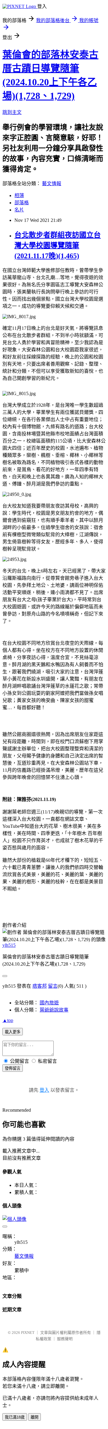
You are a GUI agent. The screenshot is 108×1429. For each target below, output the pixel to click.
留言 (53, 986)
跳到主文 (12, 112)
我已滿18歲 (15, 1417)
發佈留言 (12, 1068)
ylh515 (9, 945)
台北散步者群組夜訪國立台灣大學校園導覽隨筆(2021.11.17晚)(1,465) (57, 245)
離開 (34, 1417)
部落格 (21, 202)
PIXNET (27, 1332)
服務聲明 (65, 1339)
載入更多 (12, 1032)
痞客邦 (39, 986)
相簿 (19, 195)
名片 (19, 209)
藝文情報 (51, 183)
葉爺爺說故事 (54, 1009)
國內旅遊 (49, 1002)
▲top (7, 1020)
